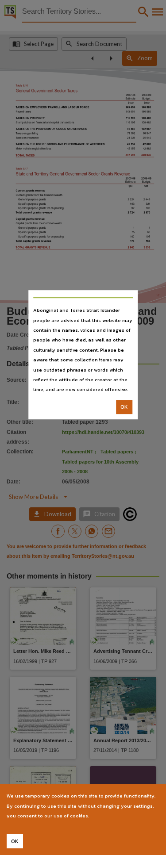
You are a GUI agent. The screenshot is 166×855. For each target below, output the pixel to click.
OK (124, 407)
